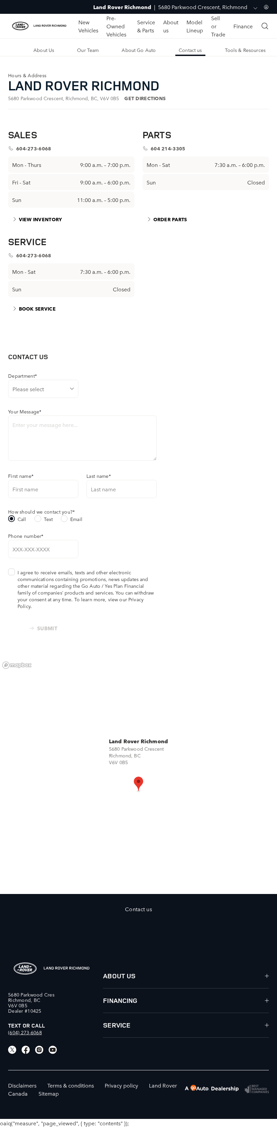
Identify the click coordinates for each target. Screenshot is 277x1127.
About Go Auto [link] (139, 50)
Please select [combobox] (28, 389)
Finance (243, 26)
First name (20, 476)
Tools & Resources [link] (245, 50)
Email (76, 519)
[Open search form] (265, 26)
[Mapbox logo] (17, 665)
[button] (138, 784)
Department (22, 375)
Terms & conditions (70, 1085)
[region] (138, 776)
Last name (98, 476)
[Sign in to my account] (266, 7)
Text (48, 519)
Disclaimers (22, 1085)
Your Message (25, 411)
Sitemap (49, 1093)
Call (22, 519)
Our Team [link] (88, 50)
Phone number (26, 536)
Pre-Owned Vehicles (116, 26)
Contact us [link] (190, 50)
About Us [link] (43, 50)
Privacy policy (121, 1085)
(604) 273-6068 (25, 1032)
